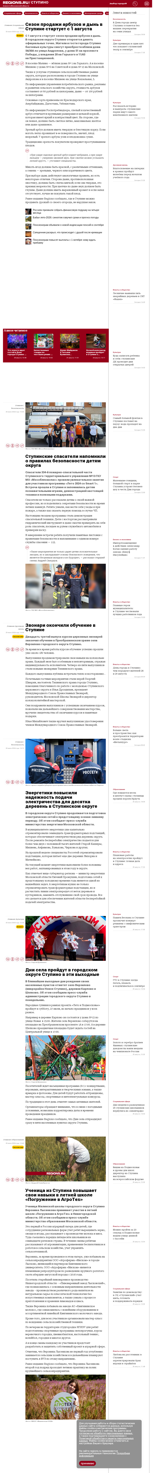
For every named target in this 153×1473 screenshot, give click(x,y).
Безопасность (17, 408)
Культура (20, 919)
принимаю (87, 1463)
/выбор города (117, 4)
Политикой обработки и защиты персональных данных (106, 1439)
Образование (18, 1140)
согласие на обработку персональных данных (105, 1433)
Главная (8, 25)
